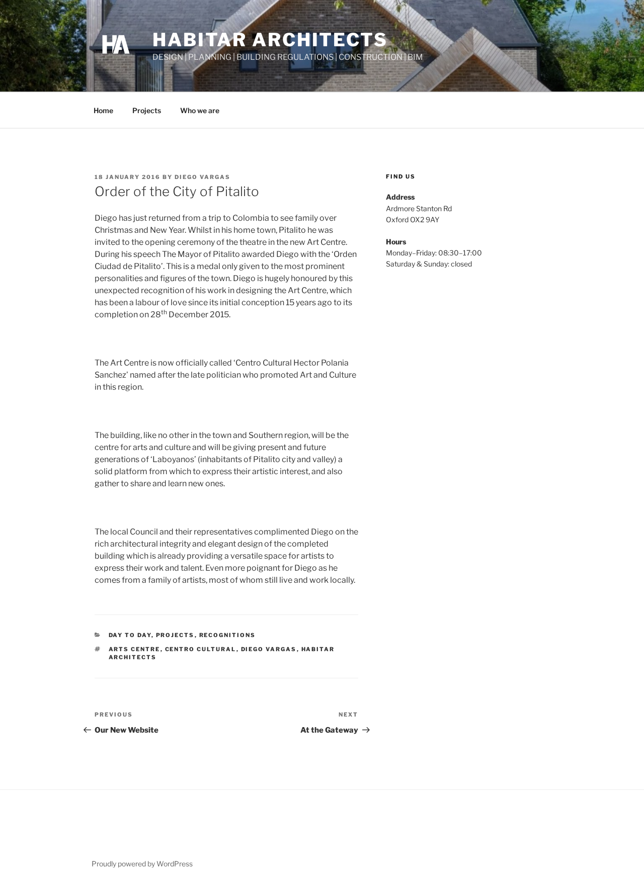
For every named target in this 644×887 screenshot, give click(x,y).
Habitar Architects (270, 40)
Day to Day (130, 635)
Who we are (199, 110)
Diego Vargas (202, 177)
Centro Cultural (200, 649)
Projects (146, 110)
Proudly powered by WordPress (142, 863)
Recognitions (227, 635)
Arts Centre (134, 649)
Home (103, 110)
